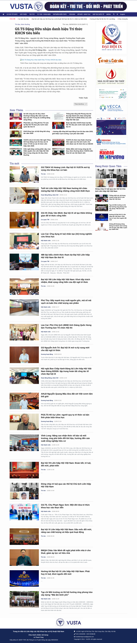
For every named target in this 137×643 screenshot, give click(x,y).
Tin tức (32, 14)
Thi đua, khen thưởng (22, 24)
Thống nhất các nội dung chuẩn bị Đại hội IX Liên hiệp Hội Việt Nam (117, 197)
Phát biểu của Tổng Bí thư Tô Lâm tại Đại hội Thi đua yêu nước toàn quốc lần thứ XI (36, 125)
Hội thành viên (46, 240)
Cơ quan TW (45, 219)
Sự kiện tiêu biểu (19, 19)
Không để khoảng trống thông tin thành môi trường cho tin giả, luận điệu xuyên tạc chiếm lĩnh (118, 226)
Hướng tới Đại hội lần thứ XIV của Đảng (98, 19)
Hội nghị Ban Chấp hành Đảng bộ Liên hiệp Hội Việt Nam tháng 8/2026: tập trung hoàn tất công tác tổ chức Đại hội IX (66, 371)
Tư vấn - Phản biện (44, 14)
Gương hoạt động (47, 354)
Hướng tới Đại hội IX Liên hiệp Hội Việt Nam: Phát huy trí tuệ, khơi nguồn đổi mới (118, 217)
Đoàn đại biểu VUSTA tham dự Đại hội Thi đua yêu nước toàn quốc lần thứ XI (79, 125)
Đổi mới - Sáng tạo (83, 14)
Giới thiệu (23, 14)
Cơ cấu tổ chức (12, 14)
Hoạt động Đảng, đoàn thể (49, 195)
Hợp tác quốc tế (98, 14)
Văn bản (72, 14)
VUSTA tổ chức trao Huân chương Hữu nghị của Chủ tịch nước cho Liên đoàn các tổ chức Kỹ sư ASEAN (79, 142)
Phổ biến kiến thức (60, 14)
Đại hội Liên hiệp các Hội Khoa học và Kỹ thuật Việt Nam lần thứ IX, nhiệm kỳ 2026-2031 (55, 19)
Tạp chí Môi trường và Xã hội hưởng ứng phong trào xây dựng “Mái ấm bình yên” (118, 207)
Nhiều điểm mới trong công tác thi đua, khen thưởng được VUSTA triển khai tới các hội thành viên (79, 151)
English (122, 14)
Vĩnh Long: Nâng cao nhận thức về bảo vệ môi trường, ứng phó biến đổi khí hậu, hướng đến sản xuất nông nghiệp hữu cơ (65, 438)
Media (108, 14)
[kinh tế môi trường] (111, 155)
